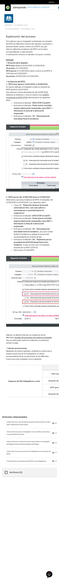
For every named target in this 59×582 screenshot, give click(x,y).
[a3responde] (8, 7)
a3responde (19, 7)
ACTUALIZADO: (12, 29)
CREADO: (8, 25)
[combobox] (41, 7)
